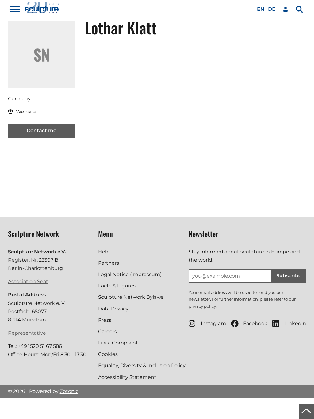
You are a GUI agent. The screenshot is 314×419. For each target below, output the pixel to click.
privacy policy (202, 306)
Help (104, 252)
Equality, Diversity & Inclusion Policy (142, 365)
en (260, 9)
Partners (108, 263)
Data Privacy (113, 309)
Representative (27, 333)
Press (104, 320)
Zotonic (69, 391)
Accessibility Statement (127, 377)
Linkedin (295, 323)
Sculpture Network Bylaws (130, 297)
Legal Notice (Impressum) (130, 274)
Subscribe (288, 276)
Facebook (255, 323)
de (271, 9)
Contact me (41, 130)
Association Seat (28, 281)
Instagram (213, 323)
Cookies (108, 354)
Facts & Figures (117, 286)
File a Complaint (118, 343)
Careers (107, 331)
